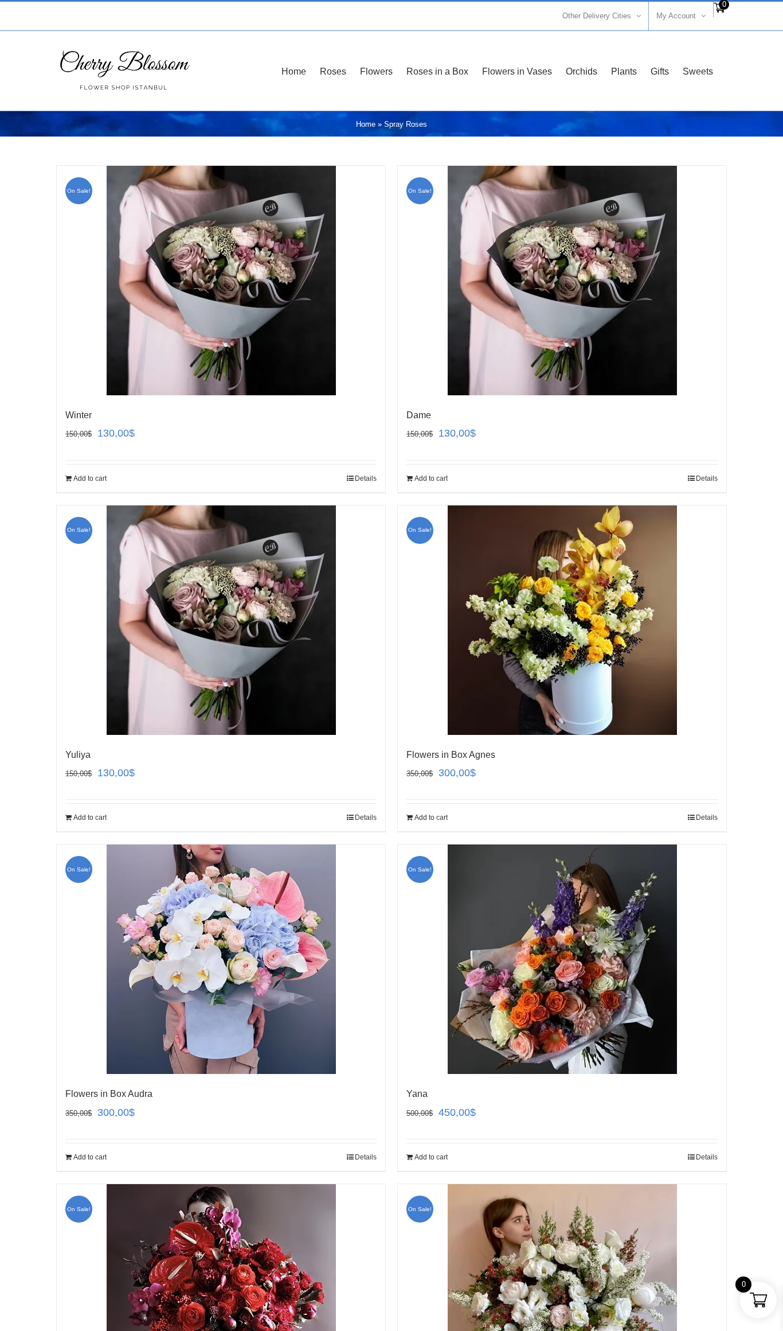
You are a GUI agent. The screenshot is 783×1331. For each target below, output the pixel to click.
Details (366, 478)
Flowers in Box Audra (108, 1094)
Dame (418, 415)
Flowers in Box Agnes (450, 755)
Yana (417, 1094)
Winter (78, 415)
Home (365, 124)
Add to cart (90, 478)
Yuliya (78, 755)
